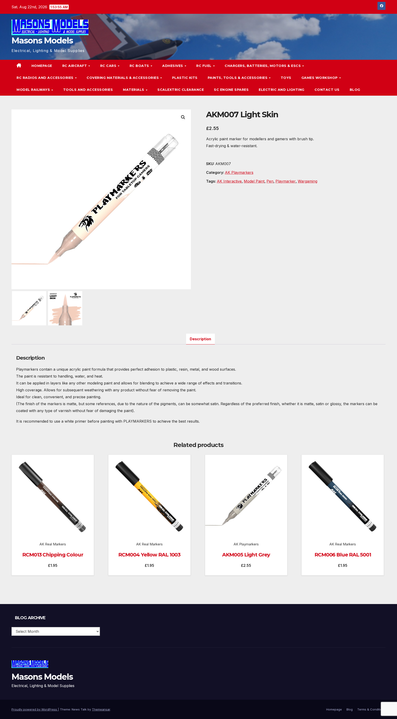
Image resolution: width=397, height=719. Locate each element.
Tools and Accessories (88, 90)
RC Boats (140, 66)
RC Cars (108, 66)
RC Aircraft (75, 66)
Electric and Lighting (281, 90)
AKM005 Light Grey (246, 555)
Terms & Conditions (371, 709)
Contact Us (327, 90)
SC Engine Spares (231, 90)
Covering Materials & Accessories (123, 78)
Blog (355, 90)
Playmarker (285, 181)
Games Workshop (320, 78)
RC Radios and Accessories (45, 78)
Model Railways (34, 90)
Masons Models (42, 40)
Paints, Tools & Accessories (238, 78)
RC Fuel (204, 66)
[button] (372, 77)
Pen (270, 181)
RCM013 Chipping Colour (52, 555)
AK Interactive (229, 181)
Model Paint (254, 181)
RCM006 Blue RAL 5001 (343, 555)
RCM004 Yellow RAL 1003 (149, 555)
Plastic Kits (185, 78)
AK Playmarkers (239, 172)
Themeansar (101, 709)
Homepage (41, 66)
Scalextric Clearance (180, 90)
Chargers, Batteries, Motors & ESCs (263, 66)
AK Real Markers (53, 544)
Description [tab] (200, 339)
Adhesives (173, 66)
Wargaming (307, 181)
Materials (134, 90)
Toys (286, 78)
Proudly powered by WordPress (34, 709)
